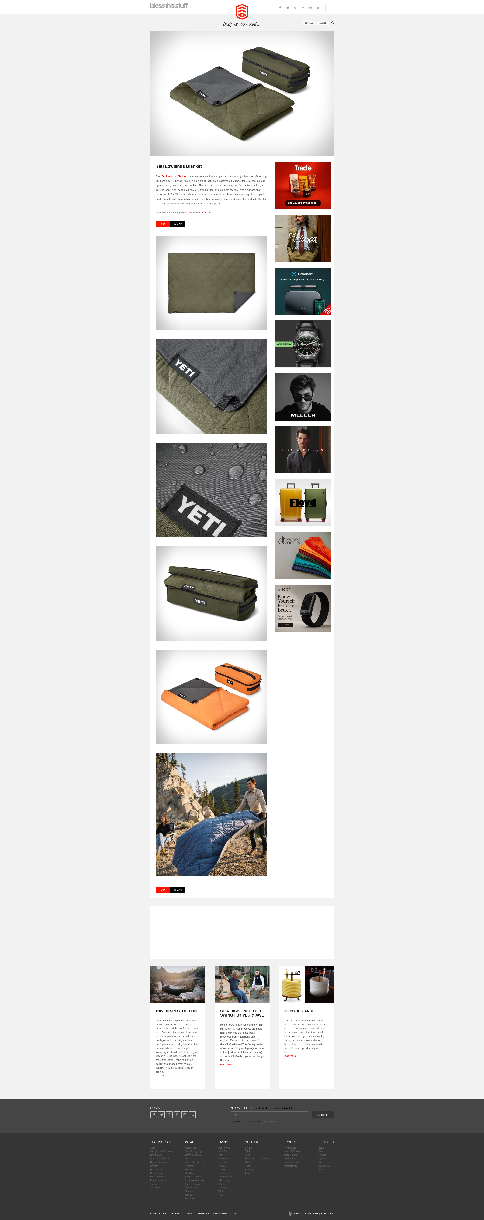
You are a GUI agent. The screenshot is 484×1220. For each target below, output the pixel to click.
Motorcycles (324, 1165)
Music (248, 1162)
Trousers (189, 1191)
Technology (160, 1142)
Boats (321, 1147)
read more (161, 1075)
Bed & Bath (224, 1158)
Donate (248, 1147)
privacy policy (271, 1121)
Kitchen (222, 1169)
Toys (220, 1194)
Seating (222, 1183)
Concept (322, 1154)
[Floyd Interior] (303, 502)
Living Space (225, 1176)
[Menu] (329, 8)
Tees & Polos (192, 1187)
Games (222, 1165)
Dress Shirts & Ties (195, 1162)
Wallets (189, 1194)
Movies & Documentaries (258, 1158)
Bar (220, 1154)
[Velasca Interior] (303, 238)
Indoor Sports (290, 1154)
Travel (248, 1172)
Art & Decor (224, 1151)
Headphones (157, 1169)
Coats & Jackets (193, 1154)
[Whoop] (303, 608)
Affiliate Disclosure (224, 1213)
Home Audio (156, 1172)
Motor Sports (290, 1158)
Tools (153, 1183)
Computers (156, 1154)
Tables (221, 1191)
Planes (322, 1169)
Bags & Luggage (193, 1151)
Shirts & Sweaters (194, 1176)
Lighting (222, 1172)
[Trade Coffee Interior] (303, 185)
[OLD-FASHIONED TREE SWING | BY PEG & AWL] (242, 984)
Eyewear (189, 1165)
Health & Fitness (292, 1151)
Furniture (223, 1162)
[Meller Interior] (303, 397)
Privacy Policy (158, 1213)
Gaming (154, 1165)
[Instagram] (310, 8)
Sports (290, 1142)
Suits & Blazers (193, 1183)
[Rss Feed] (318, 8)
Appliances (224, 1147)
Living (223, 1142)
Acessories (190, 1147)
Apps (153, 1147)
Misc (320, 1162)
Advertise (203, 1213)
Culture (252, 1142)
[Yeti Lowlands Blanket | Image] (242, 93)
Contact (189, 1213)
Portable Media (158, 1180)
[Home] (242, 11)
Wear (189, 1142)
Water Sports (290, 1165)
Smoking (249, 1169)
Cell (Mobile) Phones (161, 1151)
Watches (189, 1198)
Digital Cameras (158, 1162)
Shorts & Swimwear (195, 1180)
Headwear (190, 1172)
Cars (320, 1151)
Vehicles (326, 1142)
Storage (222, 1187)
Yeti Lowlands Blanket (173, 176)
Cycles (321, 1158)
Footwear (190, 1169)
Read (248, 1165)
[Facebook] (280, 8)
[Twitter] (288, 8)
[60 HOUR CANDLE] (306, 984)
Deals (188, 1158)
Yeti (189, 212)
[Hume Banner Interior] (303, 291)
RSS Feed (175, 1213)
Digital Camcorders (160, 1158)
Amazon (206, 212)
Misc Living (224, 1180)
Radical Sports (291, 1162)
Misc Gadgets (157, 1176)
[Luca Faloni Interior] (303, 449)
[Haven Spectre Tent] (177, 984)
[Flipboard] (303, 8)
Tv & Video (155, 1187)
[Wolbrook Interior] (303, 344)
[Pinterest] (295, 8)
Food (247, 1154)
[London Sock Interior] (303, 555)
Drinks (248, 1151)
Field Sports (290, 1147)
